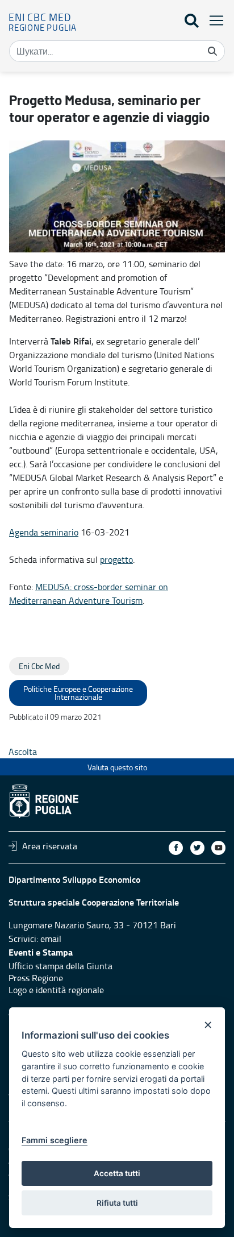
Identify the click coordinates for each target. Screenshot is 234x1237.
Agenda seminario (43, 532)
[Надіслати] (212, 51)
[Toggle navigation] (213, 20)
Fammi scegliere (54, 1140)
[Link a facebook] (176, 848)
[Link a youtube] (218, 848)
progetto (116, 559)
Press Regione (36, 978)
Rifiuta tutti (117, 1202)
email (50, 938)
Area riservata (49, 846)
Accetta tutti (117, 1173)
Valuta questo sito (117, 767)
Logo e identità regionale (56, 989)
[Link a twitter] (197, 848)
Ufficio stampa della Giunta (60, 966)
